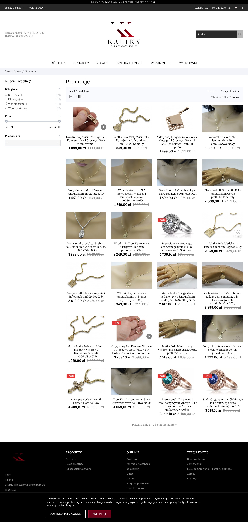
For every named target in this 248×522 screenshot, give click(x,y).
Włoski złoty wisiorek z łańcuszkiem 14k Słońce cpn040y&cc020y (132, 296)
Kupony (191, 478)
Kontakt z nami (135, 488)
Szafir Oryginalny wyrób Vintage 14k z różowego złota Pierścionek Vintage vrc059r (223, 403)
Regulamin (133, 469)
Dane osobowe (196, 459)
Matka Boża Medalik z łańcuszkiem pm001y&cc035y (222, 245)
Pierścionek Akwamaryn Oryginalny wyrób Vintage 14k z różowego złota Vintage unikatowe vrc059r (177, 404)
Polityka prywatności (138, 464)
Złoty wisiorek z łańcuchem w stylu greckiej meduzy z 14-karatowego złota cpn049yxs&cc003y (223, 298)
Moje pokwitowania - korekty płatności (209, 469)
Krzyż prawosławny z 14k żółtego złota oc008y (86, 401)
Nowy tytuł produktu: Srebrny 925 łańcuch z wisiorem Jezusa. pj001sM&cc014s (86, 247)
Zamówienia (194, 464)
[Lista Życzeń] (236, 8)
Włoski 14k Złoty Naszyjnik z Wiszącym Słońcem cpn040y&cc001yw (131, 247)
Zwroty (130, 478)
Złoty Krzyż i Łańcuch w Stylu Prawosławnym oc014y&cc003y (177, 192)
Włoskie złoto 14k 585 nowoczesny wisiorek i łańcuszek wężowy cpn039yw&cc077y (131, 195)
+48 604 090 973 (23, 35)
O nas (130, 473)
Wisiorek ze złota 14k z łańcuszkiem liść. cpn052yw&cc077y (223, 140)
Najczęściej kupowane (79, 469)
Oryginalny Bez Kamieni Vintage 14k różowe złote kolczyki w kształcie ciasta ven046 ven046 (131, 350)
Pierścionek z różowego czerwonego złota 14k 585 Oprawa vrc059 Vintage (177, 247)
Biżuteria (58, 63)
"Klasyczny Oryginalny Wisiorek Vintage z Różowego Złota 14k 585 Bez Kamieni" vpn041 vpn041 (177, 142)
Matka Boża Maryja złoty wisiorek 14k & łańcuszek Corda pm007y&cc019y (177, 350)
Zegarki (102, 63)
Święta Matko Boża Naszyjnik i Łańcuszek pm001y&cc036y (86, 294)
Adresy (191, 473)
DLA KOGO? (81, 63)
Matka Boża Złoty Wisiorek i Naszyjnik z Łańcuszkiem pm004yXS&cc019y (131, 140)
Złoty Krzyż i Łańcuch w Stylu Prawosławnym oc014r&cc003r (131, 401)
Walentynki (188, 63)
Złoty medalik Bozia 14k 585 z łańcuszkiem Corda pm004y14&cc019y (222, 194)
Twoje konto (197, 452)
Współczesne (161, 63)
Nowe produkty (74, 464)
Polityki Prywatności (189, 502)
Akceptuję (100, 514)
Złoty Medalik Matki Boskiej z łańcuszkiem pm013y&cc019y (86, 192)
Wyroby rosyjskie (129, 63)
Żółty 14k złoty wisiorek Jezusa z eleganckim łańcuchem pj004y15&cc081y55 (223, 350)
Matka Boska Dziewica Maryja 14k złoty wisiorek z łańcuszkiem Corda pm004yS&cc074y (86, 351)
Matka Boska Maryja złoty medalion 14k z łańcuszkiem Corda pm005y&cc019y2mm (177, 296)
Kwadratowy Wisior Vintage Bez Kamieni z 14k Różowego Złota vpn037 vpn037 (86, 140)
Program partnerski (138, 483)
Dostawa (132, 459)
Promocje (71, 459)
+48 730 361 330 (35, 32)
